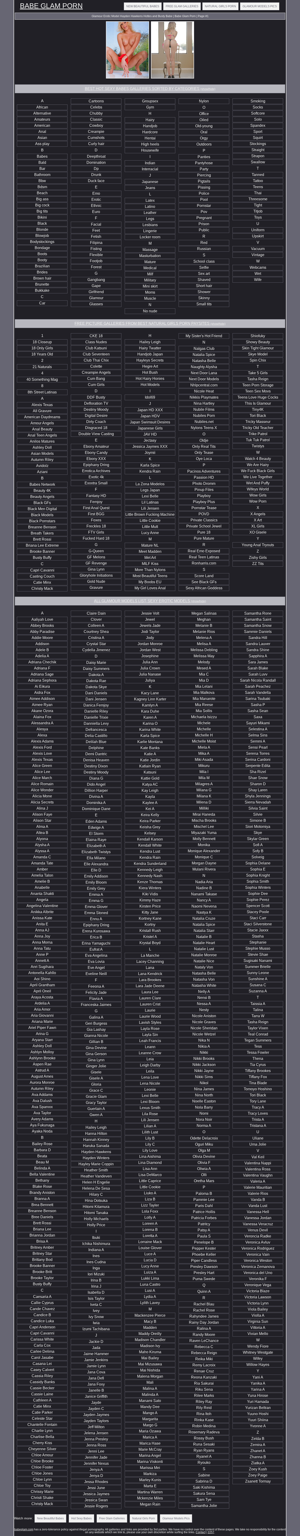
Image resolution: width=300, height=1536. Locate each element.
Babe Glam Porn (51, 5)
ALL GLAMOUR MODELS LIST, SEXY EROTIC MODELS (150, 601)
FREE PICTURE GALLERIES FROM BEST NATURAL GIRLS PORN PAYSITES (150, 323)
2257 (211, 1532)
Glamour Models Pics (260, 6)
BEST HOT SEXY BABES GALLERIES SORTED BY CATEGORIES (150, 89)
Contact (201, 1532)
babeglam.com (23, 1529)
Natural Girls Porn (220, 6)
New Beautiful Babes (142, 6)
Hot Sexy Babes (81, 1518)
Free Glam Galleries (182, 6)
